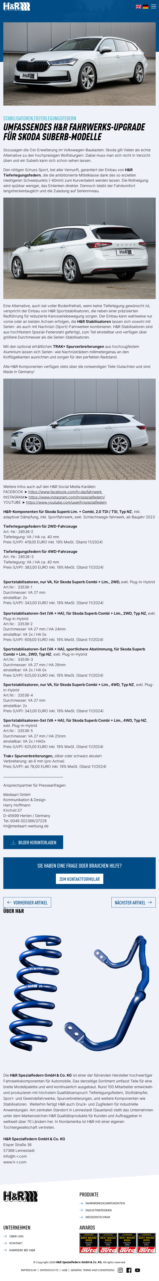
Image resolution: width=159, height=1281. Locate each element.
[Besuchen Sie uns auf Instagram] (120, 1270)
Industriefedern (99, 1210)
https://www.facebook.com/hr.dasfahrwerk (65, 492)
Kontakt (16, 1243)
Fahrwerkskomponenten (105, 1203)
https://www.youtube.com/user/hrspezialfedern (66, 502)
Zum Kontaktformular (79, 878)
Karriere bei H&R (22, 1250)
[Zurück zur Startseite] (20, 1196)
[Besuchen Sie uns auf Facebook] (128, 1270)
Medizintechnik (98, 1217)
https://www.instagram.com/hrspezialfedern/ (67, 497)
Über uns (16, 1236)
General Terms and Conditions (92, 1270)
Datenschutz (49, 1270)
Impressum (28, 1270)
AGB (64, 1270)
